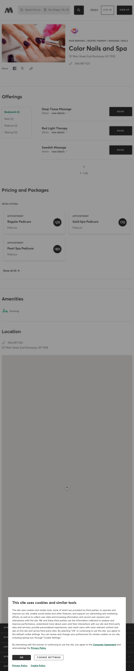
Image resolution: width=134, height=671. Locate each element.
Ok (22, 657)
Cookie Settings (49, 657)
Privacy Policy (38, 648)
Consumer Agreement (104, 645)
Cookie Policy (38, 666)
